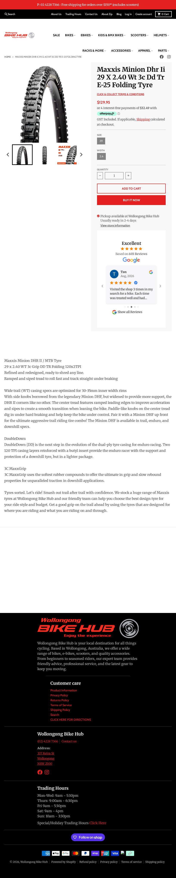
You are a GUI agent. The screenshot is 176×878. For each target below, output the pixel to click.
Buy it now (131, 200)
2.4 (101, 156)
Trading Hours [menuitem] (73, 14)
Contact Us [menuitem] (91, 14)
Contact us (69, 741)
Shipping (143, 119)
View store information (115, 225)
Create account (143, 14)
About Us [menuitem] (56, 14)
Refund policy (88, 861)
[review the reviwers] (151, 272)
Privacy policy (109, 861)
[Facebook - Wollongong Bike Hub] (39, 772)
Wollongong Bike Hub (34, 861)
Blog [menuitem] (119, 14)
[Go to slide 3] (131, 307)
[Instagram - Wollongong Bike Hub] (46, 772)
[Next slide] (81, 154)
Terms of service (131, 861)
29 (101, 140)
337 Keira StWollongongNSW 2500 (45, 758)
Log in (128, 14)
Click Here (98, 823)
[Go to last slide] (8, 154)
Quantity (102, 169)
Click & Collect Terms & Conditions (120, 94)
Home (7, 56)
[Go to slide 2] (128, 306)
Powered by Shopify (63, 861)
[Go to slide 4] (134, 306)
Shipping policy (155, 861)
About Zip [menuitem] (107, 14)
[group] (22, 154)
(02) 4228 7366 (47, 741)
